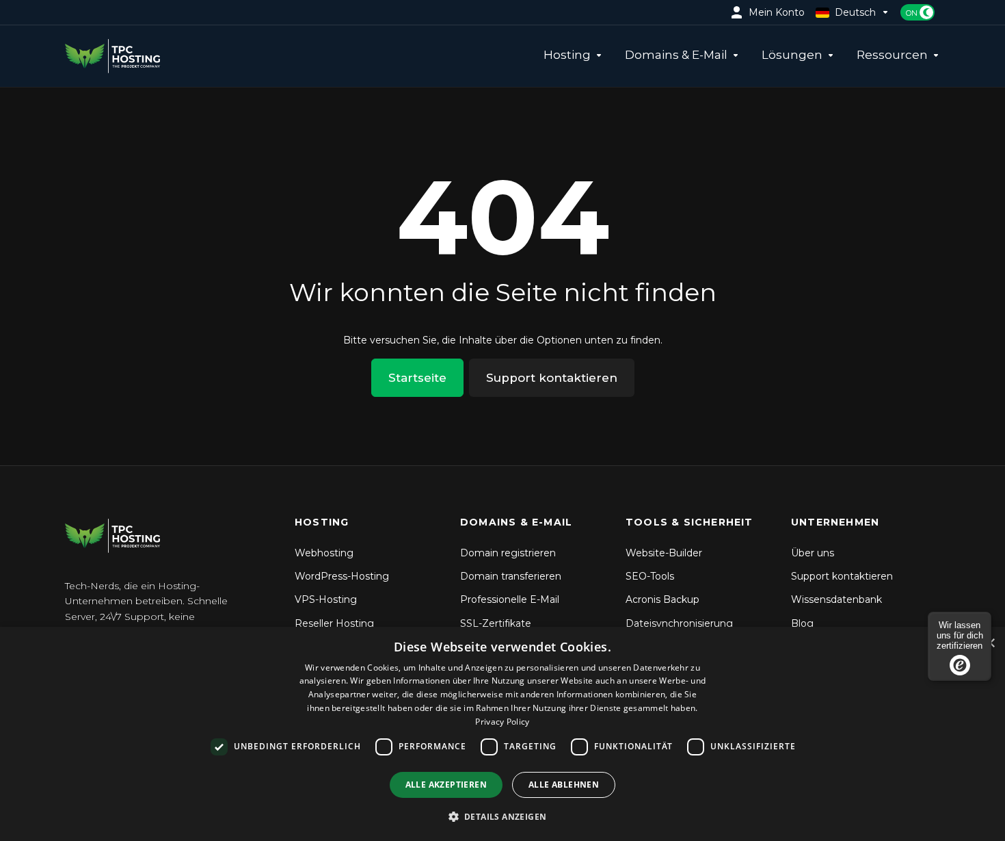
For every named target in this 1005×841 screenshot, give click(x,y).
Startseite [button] (417, 378)
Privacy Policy (502, 721)
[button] (503, 816)
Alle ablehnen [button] (563, 784)
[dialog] (502, 734)
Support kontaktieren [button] (551, 378)
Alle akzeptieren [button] (446, 784)
